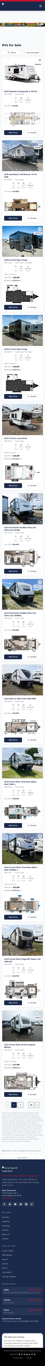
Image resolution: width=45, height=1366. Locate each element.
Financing (6, 1226)
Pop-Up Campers (9, 1276)
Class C (5, 1268)
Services (5, 1230)
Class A (5, 1259)
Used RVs (6, 1221)
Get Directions (7, 1198)
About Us (6, 1234)
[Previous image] (4, 72)
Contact (5, 1238)
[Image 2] (24, 86)
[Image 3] (22, 169)
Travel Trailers (8, 1251)
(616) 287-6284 (34, 1310)
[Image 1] (21, 86)
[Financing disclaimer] (21, 280)
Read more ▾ (22, 1158)
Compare (37, 64)
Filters (13, 52)
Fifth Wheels (7, 1255)
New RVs (5, 1217)
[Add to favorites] (40, 60)
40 (31, 1105)
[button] (22, 119)
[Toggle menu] (40, 6)
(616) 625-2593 (34, 1290)
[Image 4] (25, 169)
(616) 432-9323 (34, 1300)
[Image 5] (28, 169)
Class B (5, 1263)
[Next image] (40, 72)
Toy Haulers (7, 1272)
